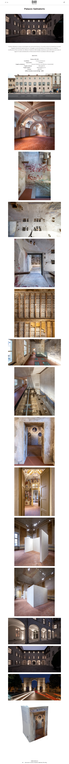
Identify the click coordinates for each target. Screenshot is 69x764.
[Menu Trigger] (64, 2)
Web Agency (44, 762)
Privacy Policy (36, 762)
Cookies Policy (40, 762)
